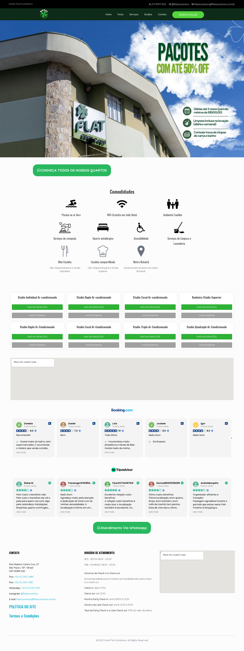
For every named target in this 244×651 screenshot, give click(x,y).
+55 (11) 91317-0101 (30, 588)
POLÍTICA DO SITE (22, 606)
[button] (13, 438)
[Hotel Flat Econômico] (44, 13)
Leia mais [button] (65, 452)
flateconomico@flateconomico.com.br (36, 599)
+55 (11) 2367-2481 (23, 582)
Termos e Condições (24, 616)
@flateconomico (29, 593)
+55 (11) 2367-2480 (24, 576)
